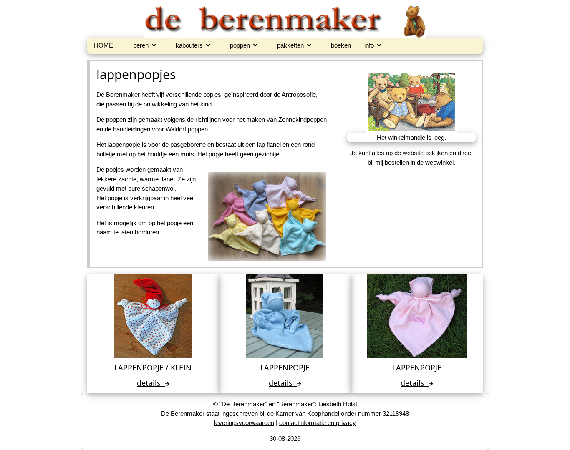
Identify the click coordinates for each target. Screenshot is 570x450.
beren (142, 45)
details (153, 383)
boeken (341, 45)
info (370, 45)
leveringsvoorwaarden (244, 422)
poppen (241, 45)
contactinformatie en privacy (317, 422)
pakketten (292, 45)
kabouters (191, 45)
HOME (103, 45)
